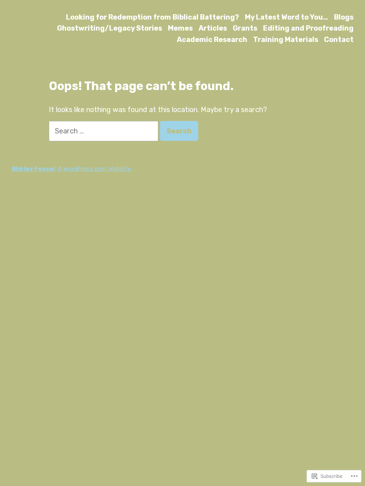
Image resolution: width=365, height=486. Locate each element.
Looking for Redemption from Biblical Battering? (152, 17)
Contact (339, 39)
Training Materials (285, 39)
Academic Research (212, 39)
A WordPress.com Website (94, 168)
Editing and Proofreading (308, 28)
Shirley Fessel (33, 168)
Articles (213, 28)
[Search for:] (104, 131)
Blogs (344, 17)
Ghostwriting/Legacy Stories (109, 28)
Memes (180, 28)
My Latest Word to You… (286, 17)
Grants (245, 28)
